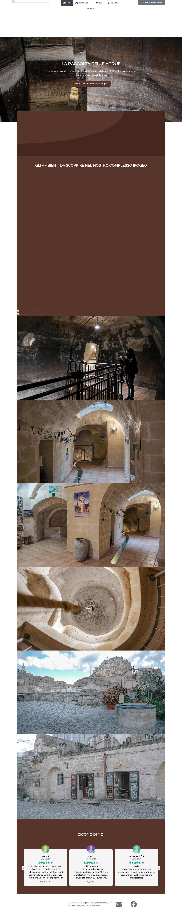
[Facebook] (134, 904)
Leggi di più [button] (45, 881)
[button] (158, 868)
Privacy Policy (107, 906)
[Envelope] (119, 904)
